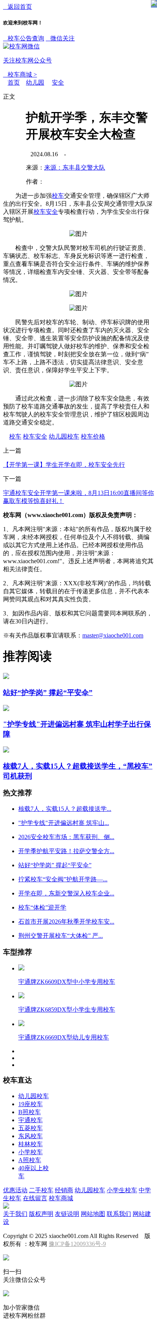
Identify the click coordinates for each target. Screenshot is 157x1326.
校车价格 (93, 436)
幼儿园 (35, 82)
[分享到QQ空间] (17, 150)
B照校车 (29, 1112)
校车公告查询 (23, 38)
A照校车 (29, 1160)
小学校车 (30, 1152)
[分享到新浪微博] (17, 178)
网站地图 (93, 1214)
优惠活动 (15, 1190)
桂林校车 (30, 1144)
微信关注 (39, 49)
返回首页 (17, 6)
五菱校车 (30, 1128)
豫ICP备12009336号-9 (77, 1244)
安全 (58, 82)
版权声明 (41, 1214)
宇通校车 (30, 1120)
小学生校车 (122, 1190)
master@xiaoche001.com (112, 635)
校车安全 (46, 211)
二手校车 (41, 1190)
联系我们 (119, 1214)
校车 (58, 195)
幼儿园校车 (64, 436)
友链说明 (67, 1214)
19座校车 (30, 1104)
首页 (14, 82)
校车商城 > (20, 74)
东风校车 (30, 1136)
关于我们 (15, 1214)
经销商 (64, 1190)
